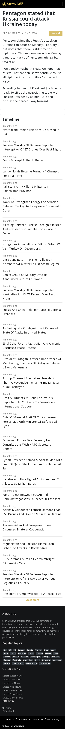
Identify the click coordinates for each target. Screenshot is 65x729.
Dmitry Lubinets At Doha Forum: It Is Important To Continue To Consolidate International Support (29, 402)
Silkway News (17, 725)
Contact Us (23, 719)
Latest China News (12, 679)
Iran (46, 650)
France (48, 653)
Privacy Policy (53, 719)
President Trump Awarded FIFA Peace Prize (32, 594)
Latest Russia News (12, 675)
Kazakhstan (44, 663)
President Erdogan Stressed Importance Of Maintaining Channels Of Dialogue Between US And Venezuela (32, 363)
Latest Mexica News (12, 697)
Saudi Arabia (18, 663)
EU (15, 650)
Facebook (9, 711)
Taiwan (39, 653)
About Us (10, 719)
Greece (7, 657)
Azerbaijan (35, 657)
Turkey (38, 650)
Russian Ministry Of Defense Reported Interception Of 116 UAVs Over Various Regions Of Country (29, 578)
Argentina (27, 660)
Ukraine (24, 657)
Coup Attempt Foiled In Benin (23, 160)
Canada (7, 660)
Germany (46, 660)
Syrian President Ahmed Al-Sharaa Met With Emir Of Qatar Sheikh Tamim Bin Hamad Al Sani (32, 464)
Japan (53, 650)
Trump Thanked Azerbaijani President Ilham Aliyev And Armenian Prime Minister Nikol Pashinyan (31, 382)
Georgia (46, 657)
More (11, 637)
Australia (17, 660)
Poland (16, 657)
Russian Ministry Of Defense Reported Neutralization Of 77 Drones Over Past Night (29, 294)
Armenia (55, 657)
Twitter (8, 707)
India (6, 653)
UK (5, 650)
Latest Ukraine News (13, 690)
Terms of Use (37, 719)
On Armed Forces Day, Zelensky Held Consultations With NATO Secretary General (27, 444)
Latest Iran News (11, 683)
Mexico (7, 663)
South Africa (31, 663)
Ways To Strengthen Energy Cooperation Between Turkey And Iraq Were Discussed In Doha (32, 206)
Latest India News (11, 686)
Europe (21, 650)
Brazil (37, 660)
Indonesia (57, 660)
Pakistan (22, 653)
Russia (30, 650)
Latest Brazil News (12, 693)
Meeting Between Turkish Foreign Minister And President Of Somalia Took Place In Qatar (32, 229)
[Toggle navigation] (59, 4)
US (10, 650)
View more (32, 600)
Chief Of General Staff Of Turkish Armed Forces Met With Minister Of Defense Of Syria (30, 421)
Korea (31, 653)
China (13, 653)
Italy (56, 653)
